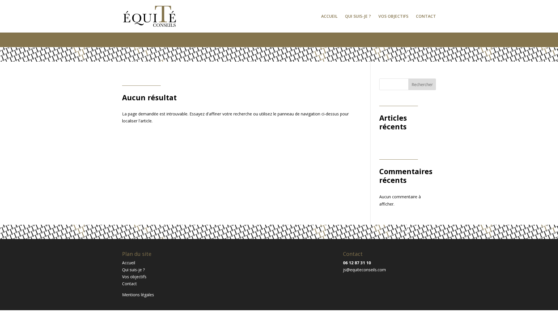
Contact (426, 16)
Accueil (329, 16)
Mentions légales (138, 294)
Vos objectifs (393, 16)
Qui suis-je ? (358, 16)
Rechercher (422, 84)
